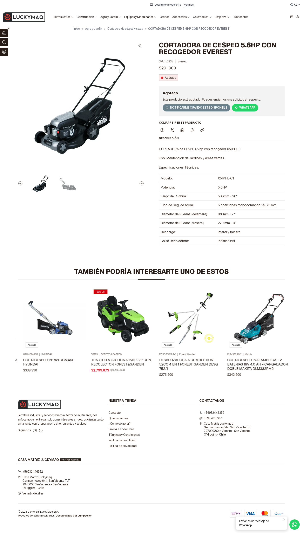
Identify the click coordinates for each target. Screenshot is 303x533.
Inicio (77, 28)
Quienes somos (118, 418)
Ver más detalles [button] (32, 493)
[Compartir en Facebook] (162, 130)
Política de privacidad (123, 445)
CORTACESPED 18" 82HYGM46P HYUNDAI (43, 362)
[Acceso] (4, 52)
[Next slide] (141, 184)
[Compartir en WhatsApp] (182, 130)
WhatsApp (247, 107)
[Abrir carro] (4, 33)
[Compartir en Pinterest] (192, 130)
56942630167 (213, 418)
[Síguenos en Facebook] (297, 17)
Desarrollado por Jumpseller (74, 515)
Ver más (138, 4)
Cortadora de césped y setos (125, 28)
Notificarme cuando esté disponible (198, 107)
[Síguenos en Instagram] (292, 17)
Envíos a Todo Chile (121, 429)
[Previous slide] (21, 184)
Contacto (115, 412)
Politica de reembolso (122, 440)
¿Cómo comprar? (119, 423)
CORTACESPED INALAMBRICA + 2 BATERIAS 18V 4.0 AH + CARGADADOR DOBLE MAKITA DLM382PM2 (252, 364)
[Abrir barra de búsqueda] (4, 42)
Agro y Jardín (93, 28)
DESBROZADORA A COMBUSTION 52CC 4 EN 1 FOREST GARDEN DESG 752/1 (183, 364)
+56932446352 (214, 412)
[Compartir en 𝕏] (172, 130)
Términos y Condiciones (124, 434)
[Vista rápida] (73, 318)
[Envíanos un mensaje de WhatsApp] (294, 524)
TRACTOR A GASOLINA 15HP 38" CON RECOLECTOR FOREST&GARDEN (116, 362)
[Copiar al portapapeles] (202, 130)
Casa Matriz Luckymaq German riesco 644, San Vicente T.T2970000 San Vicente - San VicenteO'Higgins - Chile (227, 429)
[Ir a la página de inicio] (24, 17)
